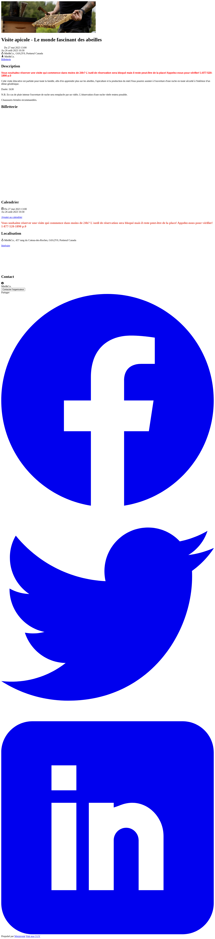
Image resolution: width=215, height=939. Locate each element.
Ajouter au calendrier (11, 217)
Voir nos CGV (33, 936)
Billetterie (6, 59)
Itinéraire (5, 245)
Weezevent (19, 936)
